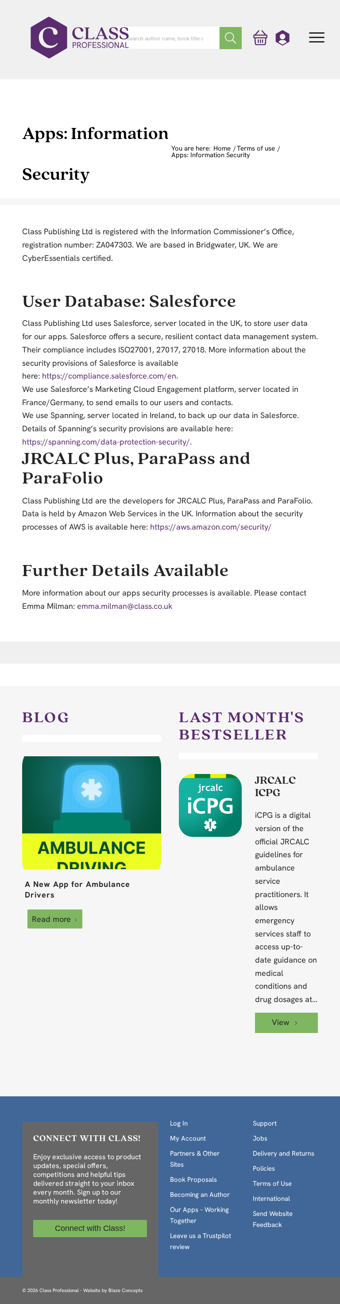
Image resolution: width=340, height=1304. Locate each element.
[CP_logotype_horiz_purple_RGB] (79, 37)
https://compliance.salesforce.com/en (109, 376)
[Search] (231, 38)
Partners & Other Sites (195, 1159)
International (271, 1198)
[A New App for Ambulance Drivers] (91, 812)
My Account (188, 1138)
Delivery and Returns (283, 1153)
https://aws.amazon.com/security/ (211, 527)
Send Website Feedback (273, 1219)
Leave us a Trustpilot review (200, 1241)
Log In (179, 1123)
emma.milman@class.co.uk (125, 606)
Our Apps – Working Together (199, 1215)
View (281, 1022)
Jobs (260, 1138)
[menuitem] (317, 37)
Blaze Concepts (125, 1290)
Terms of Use (272, 1183)
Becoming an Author (200, 1194)
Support (265, 1123)
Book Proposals (193, 1179)
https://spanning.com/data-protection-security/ (106, 442)
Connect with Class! (90, 1228)
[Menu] (317, 37)
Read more (51, 919)
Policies (264, 1168)
